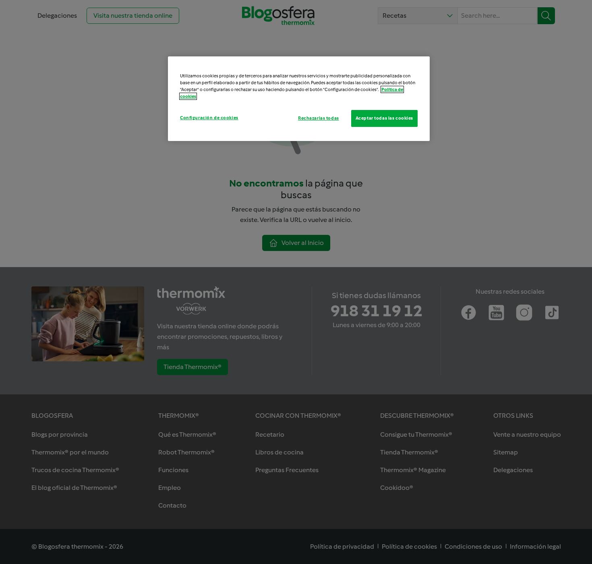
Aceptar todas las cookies (384, 118)
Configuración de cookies (209, 117)
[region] (299, 98)
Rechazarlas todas (318, 118)
